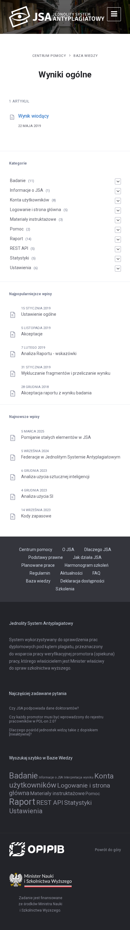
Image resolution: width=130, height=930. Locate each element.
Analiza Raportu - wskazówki (48, 353)
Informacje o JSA (26, 190)
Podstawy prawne (45, 557)
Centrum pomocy (49, 56)
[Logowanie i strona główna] (118, 210)
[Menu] (114, 14)
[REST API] (118, 249)
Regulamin (40, 573)
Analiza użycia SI (37, 496)
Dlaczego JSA (97, 549)
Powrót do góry (108, 850)
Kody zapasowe (36, 516)
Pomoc (17, 229)
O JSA (68, 549)
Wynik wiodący (33, 116)
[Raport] (118, 240)
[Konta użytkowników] (118, 201)
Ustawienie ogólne (38, 314)
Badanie (18, 180)
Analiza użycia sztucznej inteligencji (55, 476)
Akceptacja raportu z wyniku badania (56, 392)
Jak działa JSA (87, 557)
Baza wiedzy (85, 56)
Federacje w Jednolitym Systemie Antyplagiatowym (70, 457)
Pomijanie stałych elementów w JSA (56, 437)
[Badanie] (118, 181)
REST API (19, 248)
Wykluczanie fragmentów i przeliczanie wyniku (65, 373)
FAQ (96, 573)
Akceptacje (32, 333)
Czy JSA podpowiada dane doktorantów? (44, 708)
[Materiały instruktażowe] (118, 220)
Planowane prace (38, 565)
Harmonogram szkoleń (87, 565)
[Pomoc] (118, 230)
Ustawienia (20, 267)
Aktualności (71, 573)
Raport (16, 238)
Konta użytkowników (29, 199)
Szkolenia (65, 588)
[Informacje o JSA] (118, 191)
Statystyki (19, 258)
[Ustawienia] (118, 269)
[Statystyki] (118, 259)
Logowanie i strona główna (35, 209)
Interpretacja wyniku (78, 777)
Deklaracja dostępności (82, 581)
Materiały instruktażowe (33, 219)
